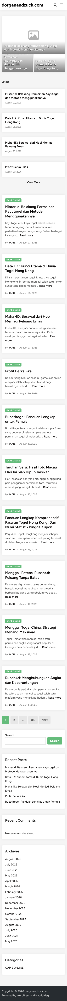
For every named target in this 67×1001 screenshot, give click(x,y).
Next (45, 720)
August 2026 (13, 859)
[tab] (5, 81)
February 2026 (14, 892)
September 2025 (15, 919)
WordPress (23, 995)
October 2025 (13, 913)
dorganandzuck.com (22, 5)
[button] (49, 20)
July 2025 (11, 930)
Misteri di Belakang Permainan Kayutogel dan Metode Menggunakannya (29, 211)
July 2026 (11, 864)
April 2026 (11, 881)
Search (9, 735)
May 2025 (11, 941)
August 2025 (13, 924)
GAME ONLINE (13, 200)
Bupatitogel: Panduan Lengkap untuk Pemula (32, 801)
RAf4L (11, 242)
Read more (26, 235)
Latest (5, 81)
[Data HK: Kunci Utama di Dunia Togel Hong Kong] (49, 63)
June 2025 (11, 935)
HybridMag (42, 995)
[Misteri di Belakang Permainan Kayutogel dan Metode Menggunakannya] (33, 35)
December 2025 (15, 903)
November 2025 (15, 908)
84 (33, 720)
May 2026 (11, 875)
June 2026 (11, 870)
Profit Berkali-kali (16, 167)
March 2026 (12, 886)
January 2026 (13, 897)
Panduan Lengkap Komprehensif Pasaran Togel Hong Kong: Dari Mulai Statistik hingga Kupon (32, 522)
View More (33, 182)
